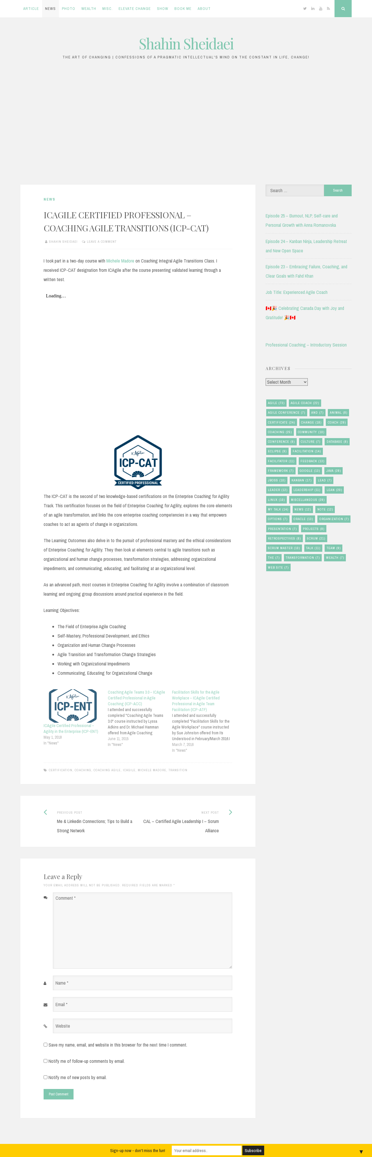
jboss (276, 480)
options (277, 519)
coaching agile (107, 770)
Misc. (107, 8)
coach (337, 422)
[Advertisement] (186, 125)
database (337, 442)
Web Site (278, 567)
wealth (335, 558)
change (311, 422)
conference (281, 442)
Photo (68, 8)
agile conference (286, 412)
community (311, 432)
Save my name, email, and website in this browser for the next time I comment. (118, 1045)
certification (60, 770)
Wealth (88, 8)
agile (276, 403)
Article (31, 8)
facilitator (281, 461)
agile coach (305, 403)
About (204, 8)
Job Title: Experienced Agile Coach (297, 292)
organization (334, 519)
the (274, 558)
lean (334, 490)
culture (310, 442)
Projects (313, 529)
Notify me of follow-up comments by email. (87, 1061)
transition (178, 770)
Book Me (183, 8)
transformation (303, 558)
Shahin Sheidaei (186, 43)
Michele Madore (120, 261)
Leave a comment (102, 242)
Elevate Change (135, 8)
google (310, 471)
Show (162, 8)
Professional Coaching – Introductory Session (306, 345)
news (302, 509)
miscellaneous (308, 500)
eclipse (277, 451)
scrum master (284, 548)
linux (276, 500)
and (317, 412)
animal (338, 412)
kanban (301, 480)
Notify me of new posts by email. (78, 1077)
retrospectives (284, 538)
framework (281, 471)
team (334, 548)
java (333, 471)
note (325, 509)
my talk (278, 509)
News (50, 8)
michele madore (152, 770)
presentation (282, 529)
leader (277, 490)
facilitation (307, 451)
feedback (312, 461)
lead (325, 480)
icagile (129, 770)
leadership (307, 490)
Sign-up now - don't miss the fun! (137, 1150)
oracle (303, 519)
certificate (281, 422)
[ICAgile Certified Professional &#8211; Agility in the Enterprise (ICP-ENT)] (73, 706)
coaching (83, 770)
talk (313, 548)
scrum (316, 538)
